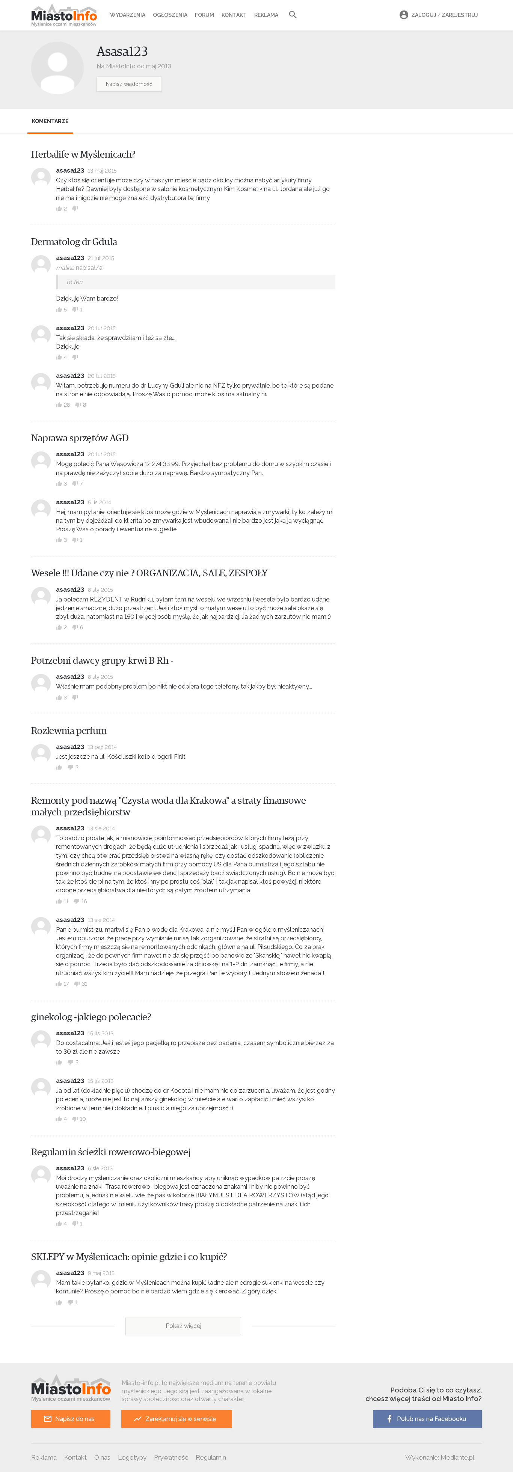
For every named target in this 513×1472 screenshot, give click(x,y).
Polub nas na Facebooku (431, 1418)
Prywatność (171, 1457)
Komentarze (50, 121)
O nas (102, 1457)
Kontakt (234, 15)
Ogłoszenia (170, 15)
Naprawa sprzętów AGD (79, 438)
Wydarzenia (127, 15)
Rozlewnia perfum (69, 731)
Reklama (266, 15)
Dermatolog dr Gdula (74, 242)
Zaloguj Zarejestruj (444, 15)
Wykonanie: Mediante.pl (439, 1457)
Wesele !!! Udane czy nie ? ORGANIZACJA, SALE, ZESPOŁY (149, 573)
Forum (204, 15)
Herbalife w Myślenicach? (83, 154)
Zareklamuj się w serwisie (180, 1418)
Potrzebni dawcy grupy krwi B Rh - (102, 661)
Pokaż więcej (183, 1325)
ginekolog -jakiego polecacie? (91, 1017)
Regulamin (211, 1457)
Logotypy (132, 1457)
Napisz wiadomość (129, 84)
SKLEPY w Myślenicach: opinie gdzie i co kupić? (129, 1257)
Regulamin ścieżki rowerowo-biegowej (110, 1152)
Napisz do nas (75, 1418)
